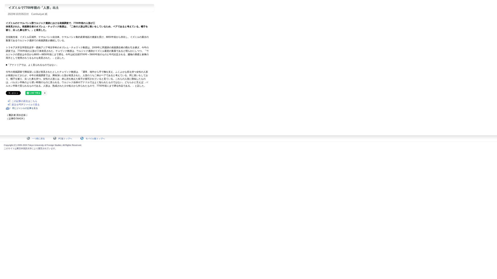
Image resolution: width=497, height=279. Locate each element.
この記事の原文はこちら (24, 101)
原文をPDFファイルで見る (26, 104)
